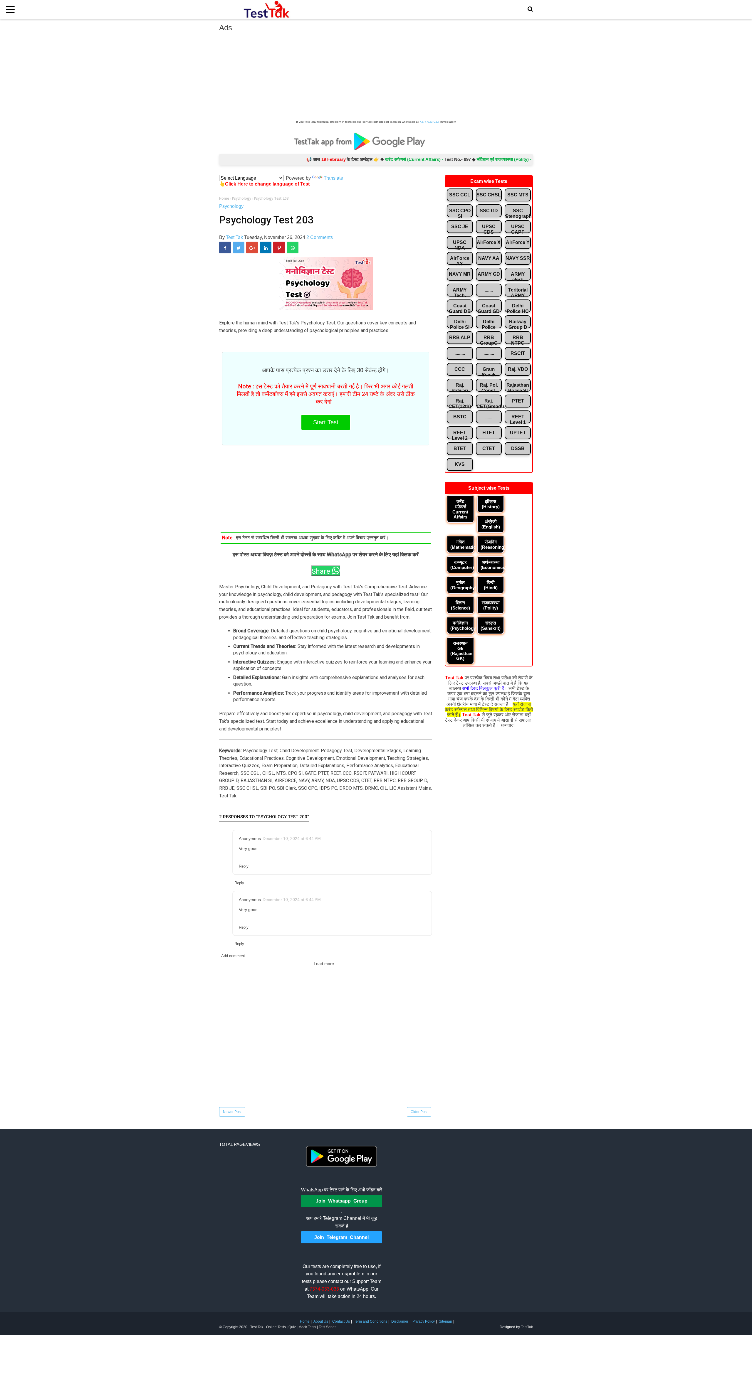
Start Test (325, 422)
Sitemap (445, 1321)
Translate (333, 178)
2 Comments (319, 237)
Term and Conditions (370, 1321)
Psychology (231, 206)
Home (305, 1321)
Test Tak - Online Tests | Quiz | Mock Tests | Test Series (293, 1327)
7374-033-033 (429, 121)
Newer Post (232, 1112)
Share (322, 571)
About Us (320, 1321)
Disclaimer (399, 1321)
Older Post (419, 1112)
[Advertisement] (376, 77)
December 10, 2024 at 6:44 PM (292, 838)
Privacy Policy (423, 1321)
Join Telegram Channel (341, 1237)
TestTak (527, 1327)
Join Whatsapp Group (341, 1200)
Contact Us (341, 1321)
